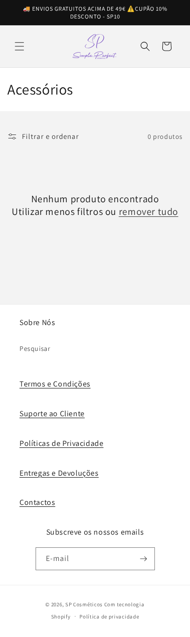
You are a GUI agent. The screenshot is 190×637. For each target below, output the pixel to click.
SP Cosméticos (84, 604)
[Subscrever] (143, 558)
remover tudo (148, 211)
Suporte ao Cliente (52, 413)
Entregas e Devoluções (59, 473)
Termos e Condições (55, 384)
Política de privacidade (109, 616)
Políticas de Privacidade (61, 443)
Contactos (37, 502)
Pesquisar (34, 348)
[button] (19, 46)
